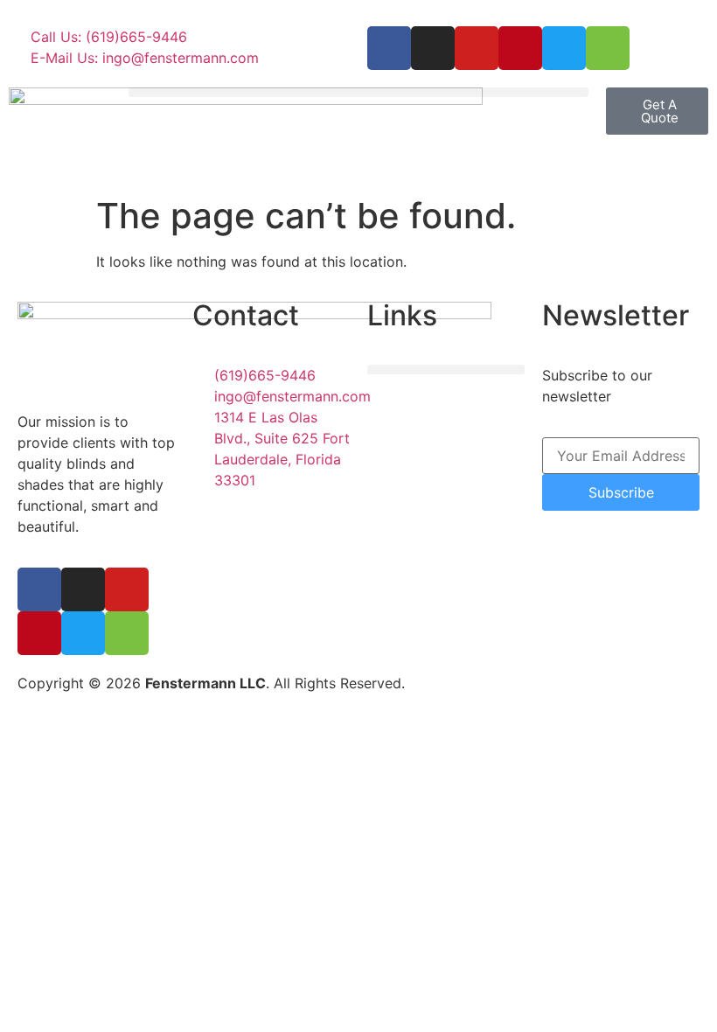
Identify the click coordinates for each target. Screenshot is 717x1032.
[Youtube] (476, 48)
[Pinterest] (520, 48)
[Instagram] (433, 48)
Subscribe (621, 492)
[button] (359, 92)
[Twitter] (564, 48)
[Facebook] (389, 48)
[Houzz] (608, 48)
